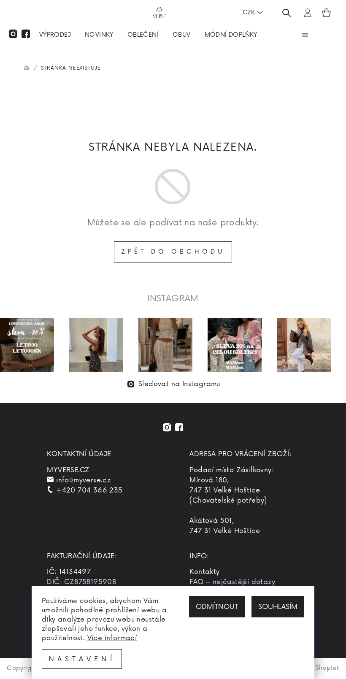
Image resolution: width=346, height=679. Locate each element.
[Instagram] (13, 33)
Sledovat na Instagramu (179, 384)
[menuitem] (55, 36)
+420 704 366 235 (89, 490)
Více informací (112, 638)
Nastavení (82, 659)
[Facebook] (25, 33)
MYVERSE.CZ (68, 470)
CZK (249, 12)
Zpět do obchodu (173, 251)
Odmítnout (217, 607)
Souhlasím (277, 607)
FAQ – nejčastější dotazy (232, 582)
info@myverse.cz (83, 480)
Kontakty (204, 572)
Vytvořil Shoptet (315, 667)
